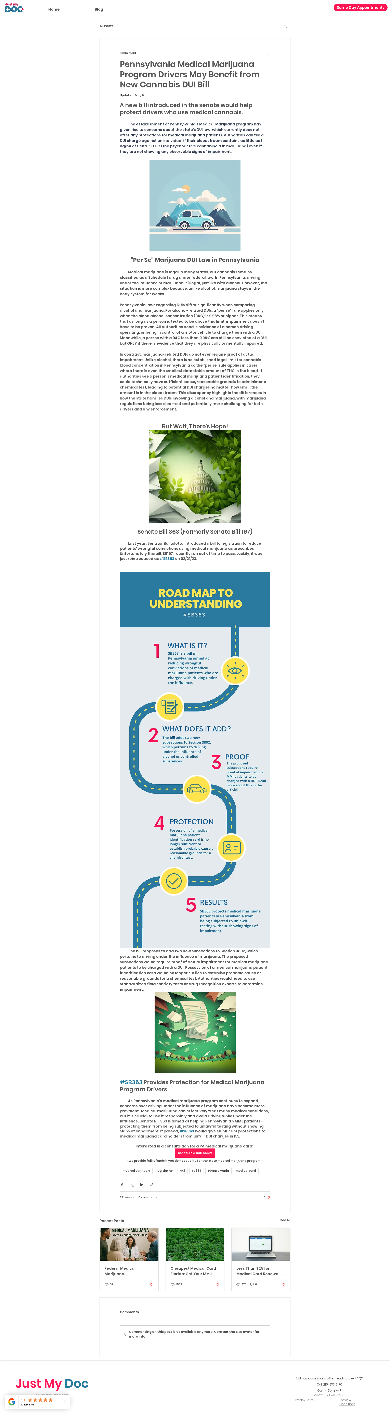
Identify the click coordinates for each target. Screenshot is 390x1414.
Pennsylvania (218, 1171)
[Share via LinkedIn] (142, 1185)
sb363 (196, 1171)
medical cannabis (136, 1171)
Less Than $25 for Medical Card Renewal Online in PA (258, 1271)
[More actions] (267, 53)
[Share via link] (152, 1185)
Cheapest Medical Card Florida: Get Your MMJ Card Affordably (193, 1271)
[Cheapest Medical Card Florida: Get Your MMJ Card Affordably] (195, 1244)
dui (182, 1171)
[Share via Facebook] (122, 1185)
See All (285, 1220)
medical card (246, 1171)
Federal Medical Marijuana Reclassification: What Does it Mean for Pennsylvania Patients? (127, 1271)
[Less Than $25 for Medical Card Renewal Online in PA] (261, 1244)
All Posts (107, 26)
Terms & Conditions (347, 1402)
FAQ (358, 1378)
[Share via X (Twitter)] (132, 1185)
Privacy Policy (304, 1400)
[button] (285, 26)
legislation (165, 1171)
